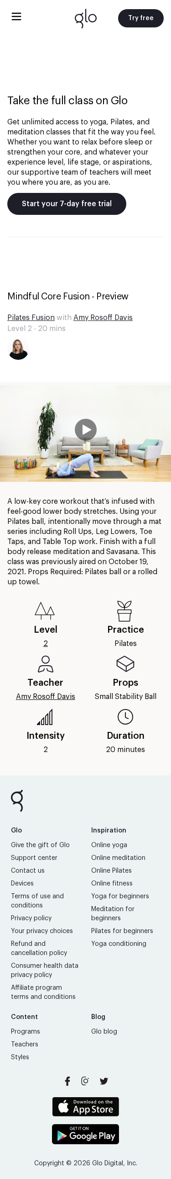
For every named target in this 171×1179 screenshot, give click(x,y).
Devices (22, 883)
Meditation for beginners (113, 914)
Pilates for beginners (122, 931)
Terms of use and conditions (37, 901)
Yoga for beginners (120, 896)
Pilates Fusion (31, 317)
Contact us (28, 871)
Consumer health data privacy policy (44, 970)
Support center (34, 858)
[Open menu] (16, 16)
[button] (85, 433)
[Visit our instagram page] (86, 1081)
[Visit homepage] (86, 18)
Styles (20, 1057)
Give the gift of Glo (40, 845)
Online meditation (118, 858)
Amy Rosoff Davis (103, 317)
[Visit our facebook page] (67, 1081)
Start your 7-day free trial (67, 204)
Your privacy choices (42, 931)
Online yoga (109, 845)
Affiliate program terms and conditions (43, 992)
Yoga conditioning (118, 944)
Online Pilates (111, 871)
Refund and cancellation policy (39, 948)
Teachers (24, 1044)
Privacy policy (31, 918)
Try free (141, 18)
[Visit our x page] (104, 1081)
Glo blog (104, 1032)
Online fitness (112, 883)
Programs (25, 1032)
